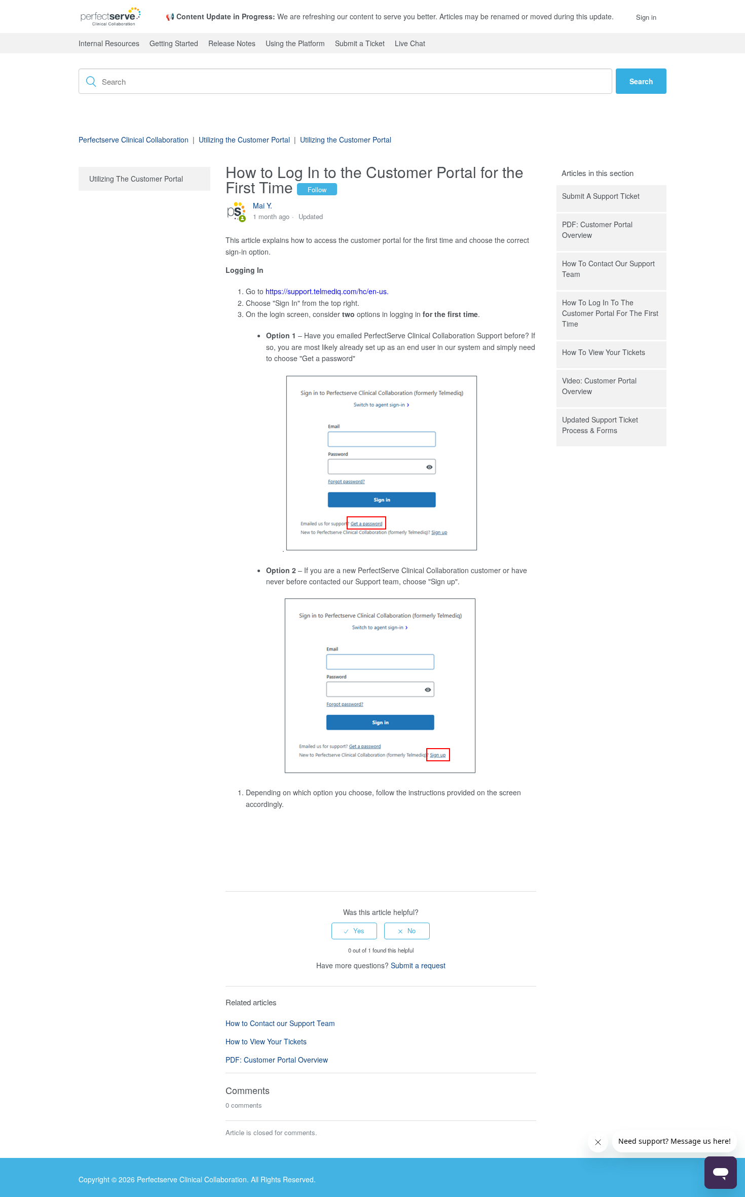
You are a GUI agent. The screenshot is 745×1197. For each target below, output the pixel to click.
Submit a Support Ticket (601, 196)
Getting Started (174, 43)
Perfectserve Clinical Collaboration (134, 139)
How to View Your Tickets (603, 352)
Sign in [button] (646, 17)
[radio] (354, 931)
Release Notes (231, 43)
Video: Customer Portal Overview (599, 385)
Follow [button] (317, 189)
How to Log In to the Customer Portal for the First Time (610, 313)
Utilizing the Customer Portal (244, 139)
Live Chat (410, 43)
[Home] (111, 16)
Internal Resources (109, 43)
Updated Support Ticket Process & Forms (600, 424)
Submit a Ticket (360, 43)
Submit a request (418, 965)
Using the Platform (295, 43)
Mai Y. (262, 205)
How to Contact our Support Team (608, 268)
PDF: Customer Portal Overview (597, 229)
